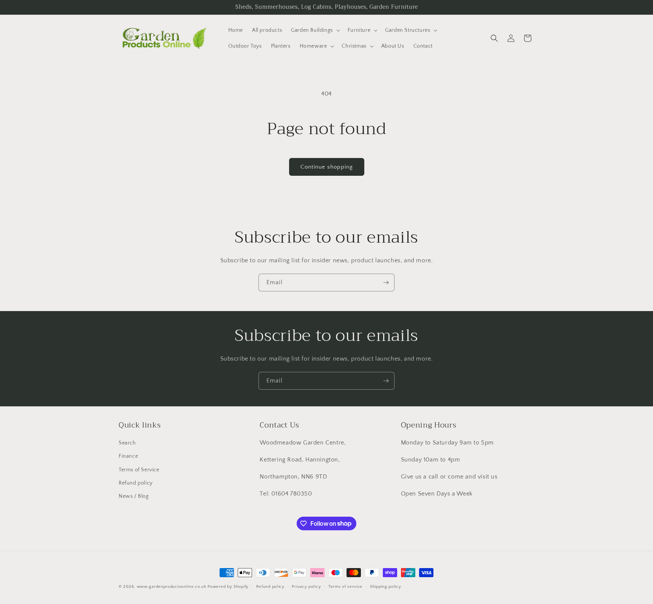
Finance (128, 457)
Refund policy (136, 483)
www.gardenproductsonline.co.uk (171, 586)
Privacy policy (306, 586)
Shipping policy (385, 586)
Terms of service (345, 586)
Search (127, 443)
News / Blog (134, 496)
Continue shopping (326, 167)
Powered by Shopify (228, 586)
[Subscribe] (386, 282)
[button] (314, 30)
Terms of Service (139, 470)
